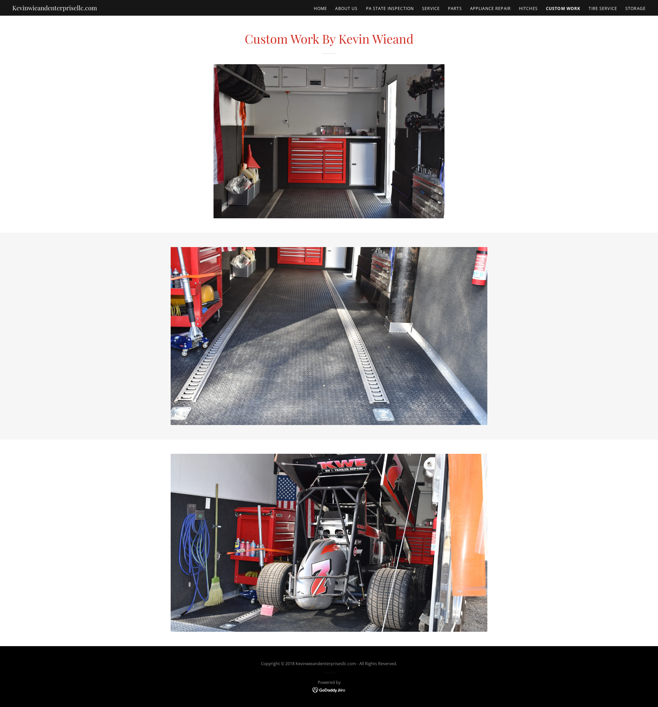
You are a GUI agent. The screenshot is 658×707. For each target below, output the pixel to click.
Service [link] (431, 8)
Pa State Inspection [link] (390, 8)
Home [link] (320, 8)
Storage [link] (635, 8)
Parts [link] (455, 8)
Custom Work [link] (563, 8)
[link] (54, 8)
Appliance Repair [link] (490, 8)
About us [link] (346, 8)
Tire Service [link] (603, 8)
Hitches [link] (528, 8)
